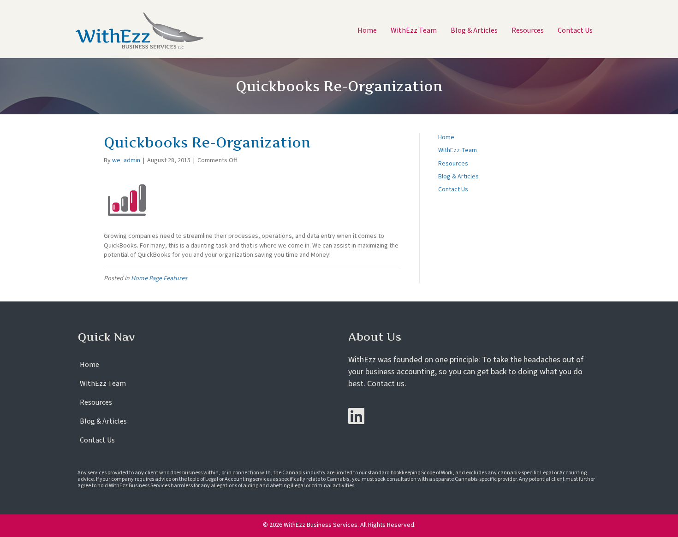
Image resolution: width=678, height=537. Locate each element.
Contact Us (453, 189)
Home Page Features (159, 278)
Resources (453, 163)
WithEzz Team (457, 150)
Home (446, 137)
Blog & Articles (458, 176)
